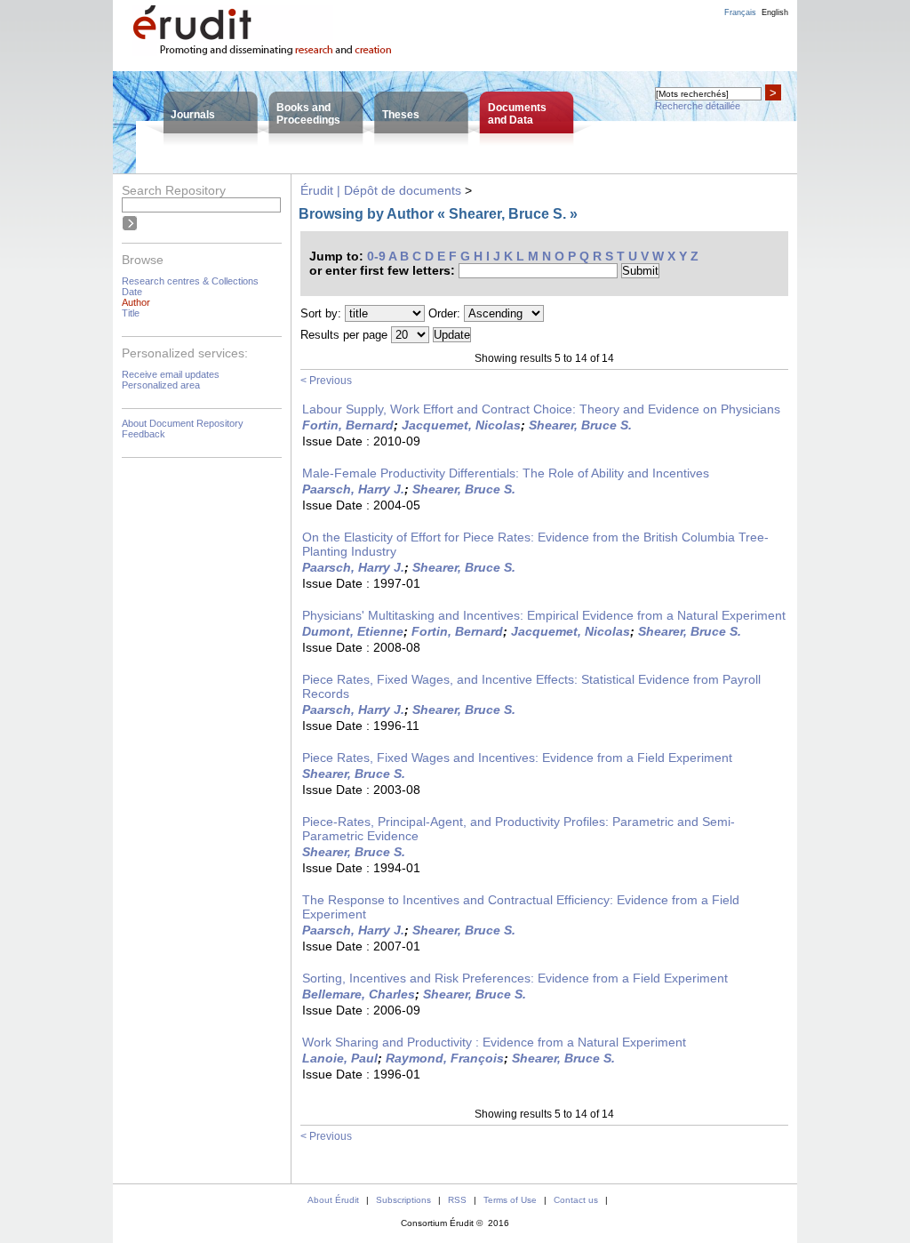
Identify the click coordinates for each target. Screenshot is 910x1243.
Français (740, 12)
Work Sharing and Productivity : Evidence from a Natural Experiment (494, 1042)
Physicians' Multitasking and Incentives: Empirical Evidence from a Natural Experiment (544, 615)
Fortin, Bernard (348, 425)
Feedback (143, 434)
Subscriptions (403, 1200)
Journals (193, 114)
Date (132, 291)
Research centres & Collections (190, 281)
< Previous (326, 380)
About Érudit (333, 1200)
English (775, 12)
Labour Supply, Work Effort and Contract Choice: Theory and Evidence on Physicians (541, 409)
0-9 (376, 256)
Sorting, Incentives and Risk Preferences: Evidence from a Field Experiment (515, 978)
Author (136, 302)
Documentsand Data (517, 113)
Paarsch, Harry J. (353, 489)
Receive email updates (171, 374)
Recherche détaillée (697, 105)
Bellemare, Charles (358, 994)
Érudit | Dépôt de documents (380, 190)
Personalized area (161, 385)
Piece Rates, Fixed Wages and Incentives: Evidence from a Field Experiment (517, 757)
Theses (400, 114)
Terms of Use (510, 1200)
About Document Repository (182, 423)
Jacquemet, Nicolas (461, 425)
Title (131, 313)
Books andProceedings (308, 113)
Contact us (576, 1200)
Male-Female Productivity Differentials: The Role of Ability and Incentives (505, 473)
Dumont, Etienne (352, 631)
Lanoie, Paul (340, 1058)
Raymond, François (445, 1058)
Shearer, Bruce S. (580, 425)
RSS (457, 1200)
